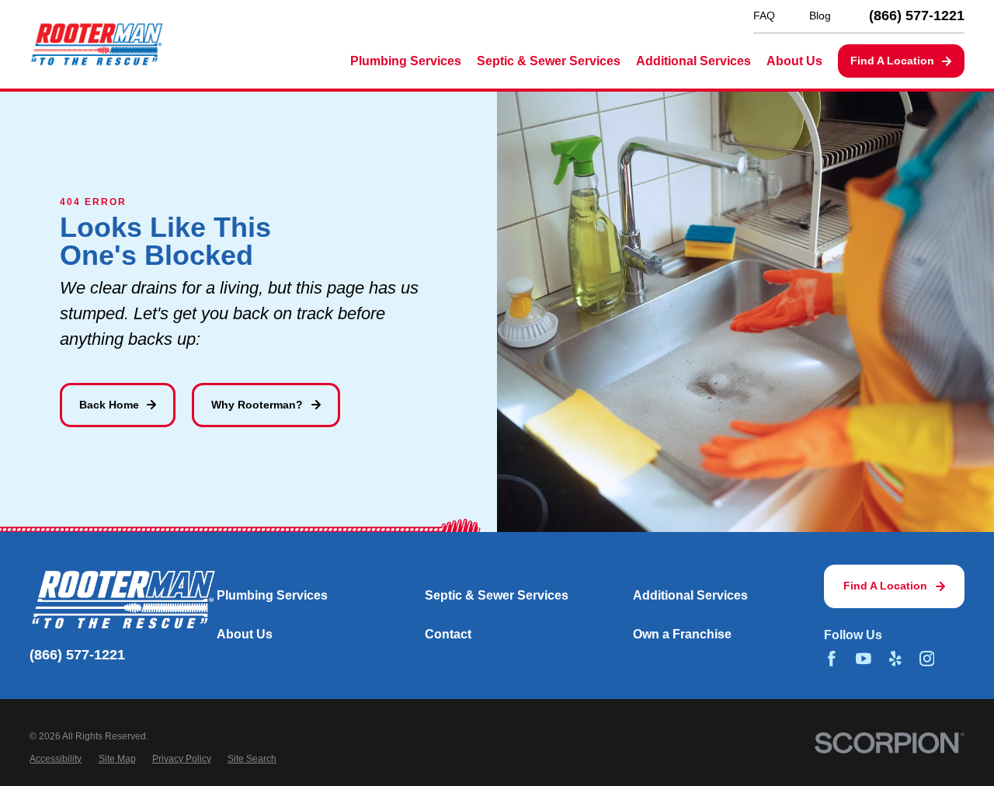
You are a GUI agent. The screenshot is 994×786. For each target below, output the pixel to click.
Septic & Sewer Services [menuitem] (548, 61)
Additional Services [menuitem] (693, 61)
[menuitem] (56, 758)
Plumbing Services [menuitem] (405, 61)
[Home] (97, 44)
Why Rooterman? (257, 404)
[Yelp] (895, 658)
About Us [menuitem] (794, 61)
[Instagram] (927, 658)
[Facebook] (831, 658)
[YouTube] (863, 658)
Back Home (109, 404)
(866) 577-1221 (916, 16)
